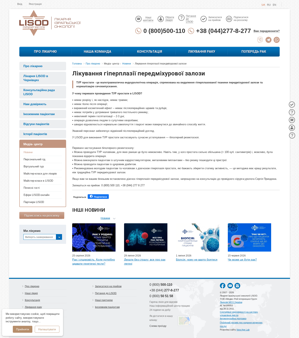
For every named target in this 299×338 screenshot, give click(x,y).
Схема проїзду (158, 326)
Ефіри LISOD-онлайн (36, 194)
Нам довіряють (34, 104)
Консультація (149, 51)
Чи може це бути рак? (242, 259)
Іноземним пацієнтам (39, 114)
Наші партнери (104, 300)
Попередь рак (253, 51)
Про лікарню (45, 51)
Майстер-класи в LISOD (38, 180)
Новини (28, 152)
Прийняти (22, 329)
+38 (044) (164, 290)
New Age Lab (243, 329)
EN (274, 4)
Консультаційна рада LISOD (39, 92)
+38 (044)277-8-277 (223, 30)
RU (269, 4)
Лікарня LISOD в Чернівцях (35, 78)
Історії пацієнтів (35, 134)
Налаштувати (47, 329)
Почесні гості (32, 187)
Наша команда (97, 51)
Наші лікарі (31, 293)
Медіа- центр (33, 144)
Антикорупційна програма (233, 318)
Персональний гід (34, 159)
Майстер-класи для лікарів (40, 173)
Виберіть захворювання (39, 237)
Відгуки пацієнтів (36, 124)
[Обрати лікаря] (292, 128)
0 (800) (161, 284)
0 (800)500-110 (164, 30)
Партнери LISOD (34, 202)
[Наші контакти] (292, 120)
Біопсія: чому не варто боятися (196, 259)
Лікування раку (201, 51)
